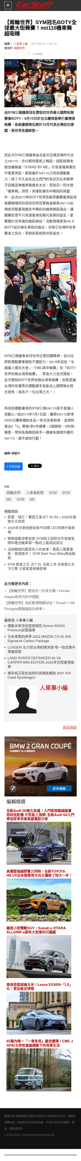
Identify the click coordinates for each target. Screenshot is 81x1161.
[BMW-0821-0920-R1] (41, 766)
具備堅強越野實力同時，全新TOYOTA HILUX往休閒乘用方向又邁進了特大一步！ (39, 873)
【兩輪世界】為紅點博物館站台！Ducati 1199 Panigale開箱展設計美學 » (39, 605)
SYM (53, 492)
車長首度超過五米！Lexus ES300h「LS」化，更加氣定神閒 (39, 986)
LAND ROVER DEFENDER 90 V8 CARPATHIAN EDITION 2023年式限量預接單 (41, 662)
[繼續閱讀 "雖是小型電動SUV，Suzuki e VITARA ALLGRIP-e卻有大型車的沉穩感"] (38, 957)
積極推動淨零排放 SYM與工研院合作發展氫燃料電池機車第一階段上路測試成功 (41, 540)
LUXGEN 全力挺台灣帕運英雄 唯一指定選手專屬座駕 (41, 649)
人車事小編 (21, 43)
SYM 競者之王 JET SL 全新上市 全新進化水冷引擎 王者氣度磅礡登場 (41, 566)
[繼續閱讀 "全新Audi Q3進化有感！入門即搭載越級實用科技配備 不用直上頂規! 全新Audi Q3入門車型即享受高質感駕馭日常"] (38, 843)
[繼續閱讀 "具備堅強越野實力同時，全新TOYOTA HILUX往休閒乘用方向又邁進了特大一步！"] (38, 900)
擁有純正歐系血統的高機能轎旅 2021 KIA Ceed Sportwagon (39, 675)
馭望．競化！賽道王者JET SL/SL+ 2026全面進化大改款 (42, 519)
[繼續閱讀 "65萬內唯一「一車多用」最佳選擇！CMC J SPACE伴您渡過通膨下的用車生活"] (38, 1070)
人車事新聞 (34, 492)
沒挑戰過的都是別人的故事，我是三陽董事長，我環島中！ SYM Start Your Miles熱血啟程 (41, 553)
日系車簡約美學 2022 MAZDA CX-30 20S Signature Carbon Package (39, 638)
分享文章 (13, 466)
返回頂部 (70, 727)
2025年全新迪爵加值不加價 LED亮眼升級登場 (41, 530)
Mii (8, 499)
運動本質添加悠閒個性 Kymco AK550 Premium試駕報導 (36, 628)
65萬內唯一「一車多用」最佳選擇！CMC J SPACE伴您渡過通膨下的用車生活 (39, 1043)
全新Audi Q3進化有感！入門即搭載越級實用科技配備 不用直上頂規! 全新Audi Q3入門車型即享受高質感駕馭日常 (40, 814)
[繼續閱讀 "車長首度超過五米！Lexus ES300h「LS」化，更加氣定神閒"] (38, 1013)
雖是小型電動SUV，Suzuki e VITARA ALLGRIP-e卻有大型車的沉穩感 (36, 930)
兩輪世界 (19, 48)
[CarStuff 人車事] (35, 2)
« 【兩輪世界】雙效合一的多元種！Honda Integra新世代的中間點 (36, 593)
